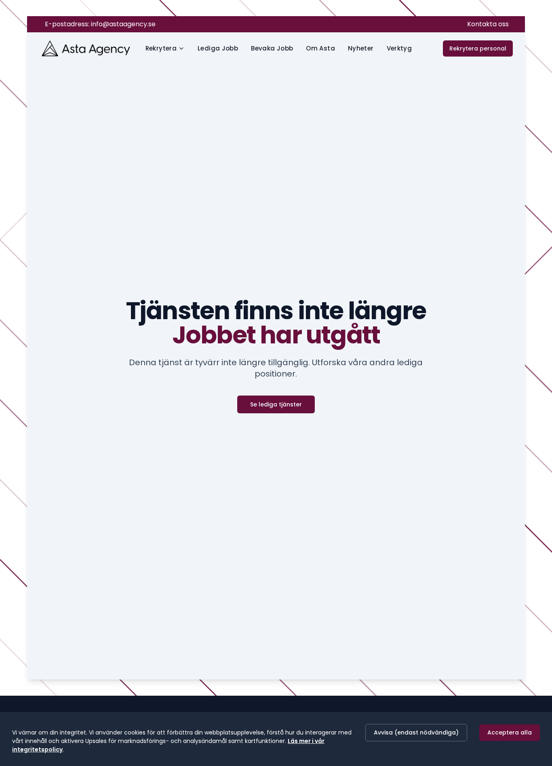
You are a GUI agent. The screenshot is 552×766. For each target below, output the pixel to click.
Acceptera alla (509, 732)
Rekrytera (161, 48)
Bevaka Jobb (272, 48)
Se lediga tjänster (276, 406)
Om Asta (320, 48)
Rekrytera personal (477, 48)
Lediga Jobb (218, 48)
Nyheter (361, 48)
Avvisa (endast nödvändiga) (416, 732)
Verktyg (399, 48)
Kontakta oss (488, 24)
